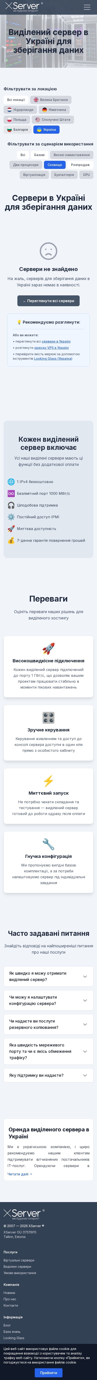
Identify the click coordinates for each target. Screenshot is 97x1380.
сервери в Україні (56, 341)
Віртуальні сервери (19, 1260)
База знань (12, 1331)
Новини (9, 1293)
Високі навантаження (72, 155)
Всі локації (16, 100)
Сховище (55, 165)
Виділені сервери (17, 1266)
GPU (86, 175)
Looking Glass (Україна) (53, 358)
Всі (23, 155)
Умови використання (20, 1273)
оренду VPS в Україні (51, 348)
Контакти (11, 1305)
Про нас (10, 1299)
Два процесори (26, 165)
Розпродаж (80, 165)
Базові (39, 155)
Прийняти (48, 1373)
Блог (7, 1325)
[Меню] (87, 7)
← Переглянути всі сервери (48, 301)
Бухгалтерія (64, 175)
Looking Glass (14, 1338)
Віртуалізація (34, 175)
